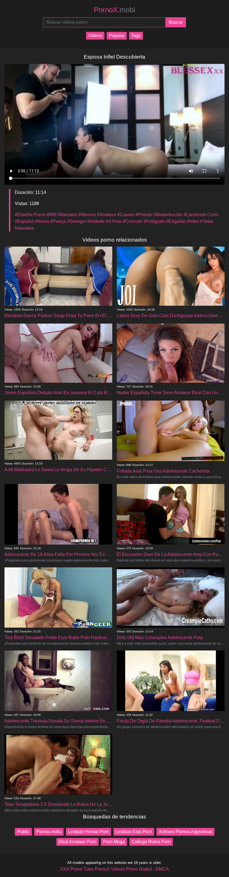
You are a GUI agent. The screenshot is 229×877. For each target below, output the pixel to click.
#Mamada (67, 214)
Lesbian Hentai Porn (88, 831)
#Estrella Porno (30, 214)
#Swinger (76, 221)
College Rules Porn (151, 841)
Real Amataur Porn (77, 841)
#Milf (51, 214)
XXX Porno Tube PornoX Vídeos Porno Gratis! (106, 869)
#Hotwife (96, 221)
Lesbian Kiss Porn (134, 831)
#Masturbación (168, 214)
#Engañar (176, 221)
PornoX (114, 10)
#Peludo (143, 214)
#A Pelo (113, 221)
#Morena (87, 214)
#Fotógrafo (154, 221)
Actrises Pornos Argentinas (185, 831)
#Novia (42, 221)
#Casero (125, 214)
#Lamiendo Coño (201, 214)
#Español (24, 221)
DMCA (162, 869)
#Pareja (58, 221)
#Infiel (193, 221)
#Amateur (106, 214)
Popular (117, 35)
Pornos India (48, 831)
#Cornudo (132, 221)
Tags (136, 35)
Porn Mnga (114, 841)
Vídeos (95, 35)
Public (23, 831)
